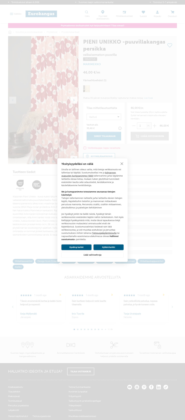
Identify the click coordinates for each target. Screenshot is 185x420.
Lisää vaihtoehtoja (93, 255)
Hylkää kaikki (108, 247)
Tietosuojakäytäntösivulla (104, 233)
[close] (122, 163)
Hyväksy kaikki (76, 247)
